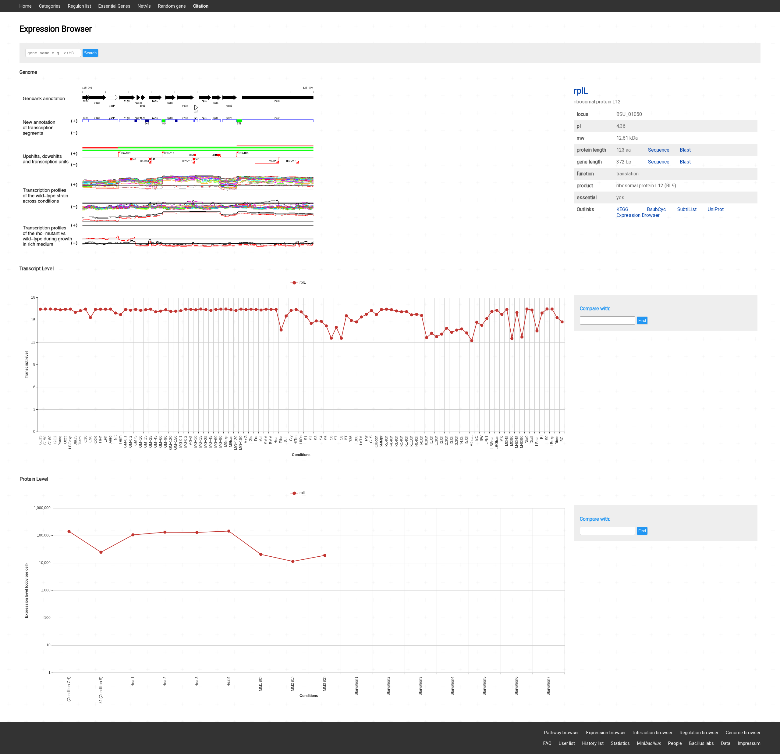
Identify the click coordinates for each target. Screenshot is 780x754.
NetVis (144, 6)
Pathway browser (561, 732)
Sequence (658, 150)
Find (642, 320)
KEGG (622, 209)
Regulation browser (699, 732)
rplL (581, 91)
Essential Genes (114, 6)
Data (725, 743)
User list (567, 743)
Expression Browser (638, 215)
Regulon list (79, 6)
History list (593, 743)
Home (26, 6)
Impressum (749, 743)
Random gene (172, 6)
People (675, 743)
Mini (649, 743)
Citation (200, 6)
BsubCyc (656, 209)
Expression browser (606, 732)
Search (90, 53)
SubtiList (687, 209)
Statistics (620, 743)
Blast (685, 150)
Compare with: (595, 308)
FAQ (547, 743)
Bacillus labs (701, 743)
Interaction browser (652, 732)
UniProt (716, 209)
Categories (50, 6)
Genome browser (743, 732)
